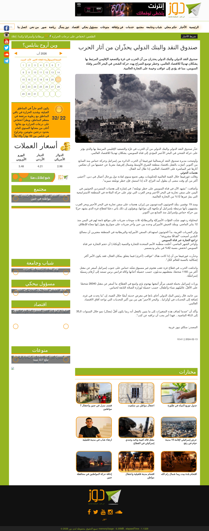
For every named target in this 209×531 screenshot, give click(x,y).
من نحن (34, 27)
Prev (15, 198)
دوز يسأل (63, 27)
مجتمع (140, 27)
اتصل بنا (22, 27)
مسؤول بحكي (90, 27)
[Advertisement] (40, 233)
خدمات (130, 27)
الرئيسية (194, 27)
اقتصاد (75, 27)
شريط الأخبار (189, 36)
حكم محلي (170, 27)
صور (43, 27)
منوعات (104, 27)
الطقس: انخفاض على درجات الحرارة (85, 36)
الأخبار (183, 27)
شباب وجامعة (154, 27)
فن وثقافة (117, 27)
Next (66, 198)
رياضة (52, 27)
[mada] (120, 8)
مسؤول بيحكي (40, 283)
